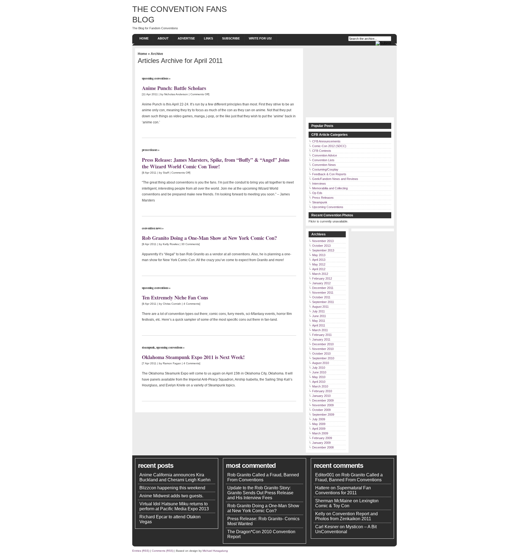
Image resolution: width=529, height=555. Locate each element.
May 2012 (318, 264)
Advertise (186, 38)
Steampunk (148, 347)
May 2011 (318, 320)
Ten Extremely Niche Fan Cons (175, 297)
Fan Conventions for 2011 (343, 490)
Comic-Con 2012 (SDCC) (329, 146)
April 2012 (318, 269)
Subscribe (231, 38)
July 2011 (318, 311)
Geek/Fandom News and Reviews (335, 178)
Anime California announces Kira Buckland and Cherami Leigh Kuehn (174, 477)
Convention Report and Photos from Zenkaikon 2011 (346, 516)
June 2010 (319, 372)
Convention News (151, 228)
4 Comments (191, 303)
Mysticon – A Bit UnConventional (346, 529)
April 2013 (318, 259)
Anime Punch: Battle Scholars (174, 88)
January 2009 (321, 442)
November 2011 (322, 292)
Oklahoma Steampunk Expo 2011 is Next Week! (193, 357)
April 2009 (318, 428)
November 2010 (323, 348)
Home (144, 38)
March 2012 (320, 273)
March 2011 (320, 330)
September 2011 (323, 302)
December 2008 (323, 447)
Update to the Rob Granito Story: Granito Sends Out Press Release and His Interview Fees (260, 492)
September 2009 (323, 414)
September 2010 (323, 358)
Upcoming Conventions (155, 78)
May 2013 (318, 255)
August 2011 (320, 306)
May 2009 (318, 424)
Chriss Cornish (172, 303)
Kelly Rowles (171, 244)
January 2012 (321, 283)
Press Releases (149, 150)
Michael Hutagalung (215, 550)
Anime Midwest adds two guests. (171, 495)
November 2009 (323, 405)
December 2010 (323, 344)
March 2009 (320, 433)
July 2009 (318, 419)
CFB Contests (321, 150)
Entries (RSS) (140, 550)
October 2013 (321, 245)
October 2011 (321, 297)
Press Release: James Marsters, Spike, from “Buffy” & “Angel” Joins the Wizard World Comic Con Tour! (215, 163)
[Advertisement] (350, 82)
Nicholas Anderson (176, 94)
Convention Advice (324, 155)
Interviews (319, 183)
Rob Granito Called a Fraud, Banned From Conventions (263, 477)
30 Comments (190, 244)
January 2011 (321, 339)
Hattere (322, 487)
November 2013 (323, 241)
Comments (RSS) (163, 550)
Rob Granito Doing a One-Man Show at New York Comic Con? (209, 237)
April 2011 (318, 325)
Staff (166, 172)
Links (208, 38)
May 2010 (318, 377)
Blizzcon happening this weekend (172, 487)
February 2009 (322, 438)
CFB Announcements (326, 141)
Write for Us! (260, 38)
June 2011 (319, 316)
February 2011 (322, 334)
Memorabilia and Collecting (330, 188)
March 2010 (320, 386)
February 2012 (322, 278)
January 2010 (321, 395)
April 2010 (318, 381)
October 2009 (321, 409)
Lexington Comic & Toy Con (347, 503)
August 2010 (320, 363)
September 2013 (323, 250)
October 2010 (321, 353)
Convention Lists (323, 160)
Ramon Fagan (172, 363)
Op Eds (317, 193)
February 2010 (322, 391)
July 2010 (318, 367)
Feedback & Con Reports (329, 174)
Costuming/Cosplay (325, 169)
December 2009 (323, 400)
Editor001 (324, 474)
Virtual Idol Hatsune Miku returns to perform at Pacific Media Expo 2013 (174, 506)
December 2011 (322, 288)
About (163, 38)
